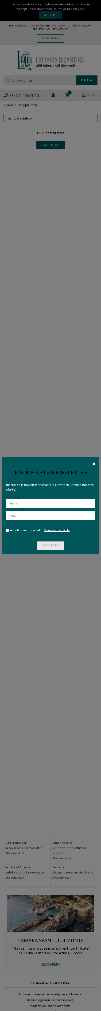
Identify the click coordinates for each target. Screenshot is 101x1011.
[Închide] (94, 463)
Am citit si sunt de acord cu (40, 530)
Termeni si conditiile (57, 530)
